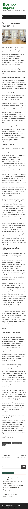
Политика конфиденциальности (9, 507)
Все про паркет (9, 6)
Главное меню (8, 17)
